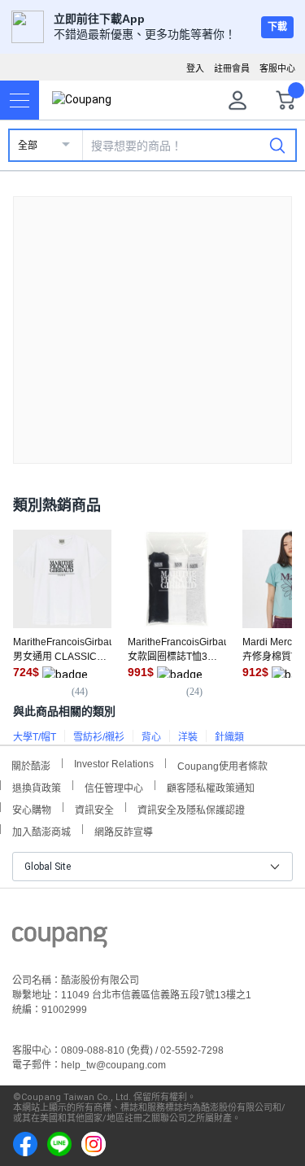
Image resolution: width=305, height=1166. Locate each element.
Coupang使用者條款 (222, 764)
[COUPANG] (59, 940)
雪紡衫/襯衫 (98, 737)
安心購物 (31, 808)
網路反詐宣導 (123, 830)
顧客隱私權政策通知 (211, 786)
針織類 (229, 737)
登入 (195, 68)
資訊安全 (94, 808)
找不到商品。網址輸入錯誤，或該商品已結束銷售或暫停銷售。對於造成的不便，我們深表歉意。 (153, 317)
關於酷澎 (30, 764)
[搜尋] (277, 145)
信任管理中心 (114, 786)
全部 (27, 145)
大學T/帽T (34, 737)
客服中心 (277, 68)
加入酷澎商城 (41, 830)
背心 (151, 737)
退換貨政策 (36, 786)
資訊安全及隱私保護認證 (191, 808)
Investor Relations (114, 763)
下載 (277, 27)
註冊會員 (232, 68)
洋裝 (188, 737)
